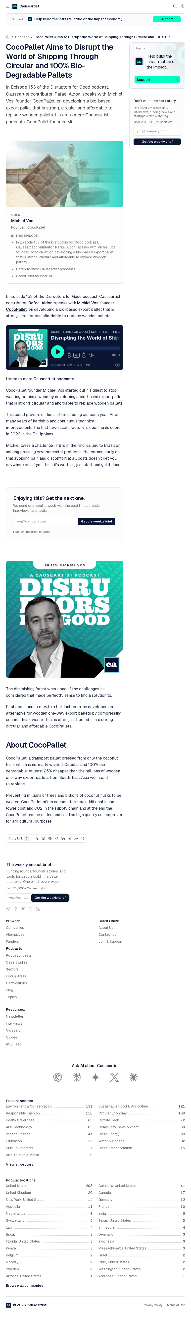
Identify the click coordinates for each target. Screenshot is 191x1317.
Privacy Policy (152, 1305)
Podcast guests (19, 955)
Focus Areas (16, 976)
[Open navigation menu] (7, 6)
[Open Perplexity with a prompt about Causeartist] (77, 1077)
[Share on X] (37, 838)
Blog (9, 990)
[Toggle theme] (182, 6)
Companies (15, 927)
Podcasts (14, 948)
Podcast (22, 37)
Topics (11, 997)
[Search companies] (175, 6)
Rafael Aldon (40, 303)
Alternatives (15, 934)
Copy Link (18, 838)
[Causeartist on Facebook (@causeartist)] (15, 908)
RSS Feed (14, 1044)
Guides (11, 1037)
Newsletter (14, 1016)
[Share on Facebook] (56, 838)
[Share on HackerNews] (69, 838)
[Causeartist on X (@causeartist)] (23, 908)
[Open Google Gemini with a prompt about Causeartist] (95, 1077)
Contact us (107, 934)
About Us (105, 927)
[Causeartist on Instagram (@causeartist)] (30, 908)
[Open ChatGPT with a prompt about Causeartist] (58, 1077)
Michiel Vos (22, 220)
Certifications (16, 983)
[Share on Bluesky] (43, 838)
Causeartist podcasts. (54, 378)
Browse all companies (24, 1285)
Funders (12, 941)
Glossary (13, 1030)
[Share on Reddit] (76, 838)
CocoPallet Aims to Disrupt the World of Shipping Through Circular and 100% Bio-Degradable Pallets (103, 37)
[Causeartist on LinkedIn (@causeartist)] (38, 908)
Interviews (14, 1023)
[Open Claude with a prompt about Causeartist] (133, 1077)
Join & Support (110, 941)
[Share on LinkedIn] (63, 838)
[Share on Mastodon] (50, 838)
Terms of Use (175, 1305)
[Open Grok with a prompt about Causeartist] (114, 1077)
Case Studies (17, 962)
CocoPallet (36, 227)
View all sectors (19, 1164)
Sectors (12, 969)
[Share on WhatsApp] (82, 838)
